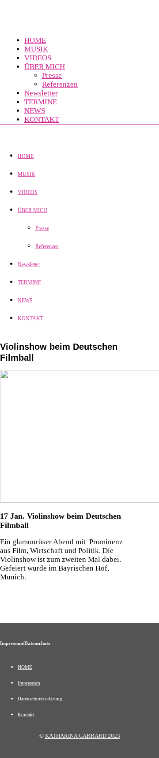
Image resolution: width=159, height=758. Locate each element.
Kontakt (26, 714)
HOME (25, 667)
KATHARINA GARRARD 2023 (82, 735)
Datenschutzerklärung (40, 698)
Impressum (29, 682)
